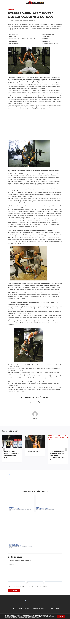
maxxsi (12, 20)
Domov (13, 608)
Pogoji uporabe (54, 608)
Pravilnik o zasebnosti (39, 608)
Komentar (11, 564)
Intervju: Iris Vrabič (33, 451)
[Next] (66, 449)
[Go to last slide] (4, 449)
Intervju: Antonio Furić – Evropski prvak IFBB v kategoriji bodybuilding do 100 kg (58, 455)
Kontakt (27, 608)
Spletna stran (49, 583)
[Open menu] (66, 2)
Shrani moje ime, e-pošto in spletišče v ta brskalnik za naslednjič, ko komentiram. (28, 586)
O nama (20, 608)
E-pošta (29, 583)
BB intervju (11, 9)
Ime (9, 583)
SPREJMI (61, 616)
